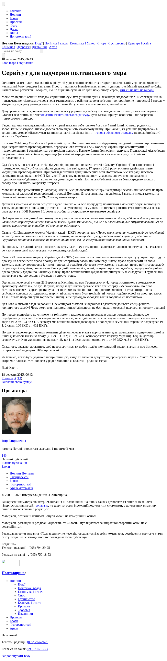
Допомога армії (20, 36)
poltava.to (41, 505)
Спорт (101, 43)
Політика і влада (56, 43)
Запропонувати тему (16, 656)
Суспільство (116, 43)
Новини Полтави (22, 473)
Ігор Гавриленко (14, 440)
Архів (53, 47)
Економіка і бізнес (82, 43)
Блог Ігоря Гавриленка (17, 63)
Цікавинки (39, 47)
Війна (14, 33)
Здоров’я (23, 47)
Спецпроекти (19, 477)
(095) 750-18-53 (37, 649)
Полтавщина (13, 573)
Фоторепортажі (20, 484)
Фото (13, 25)
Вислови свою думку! (17, 382)
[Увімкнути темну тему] (3, 4)
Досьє (14, 29)
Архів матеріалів (21, 488)
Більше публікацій (14, 463)
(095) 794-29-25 (37, 642)
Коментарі (9, 378)
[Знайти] (41, 51)
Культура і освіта (139, 43)
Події (38, 43)
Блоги (14, 18)
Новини (15, 14)
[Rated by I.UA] (11, 565)
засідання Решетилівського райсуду (64, 114)
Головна (15, 11)
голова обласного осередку (114, 132)
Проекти (16, 22)
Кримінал (8, 47)
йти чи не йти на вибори (137, 90)
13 (19, 378)
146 (4, 455)
